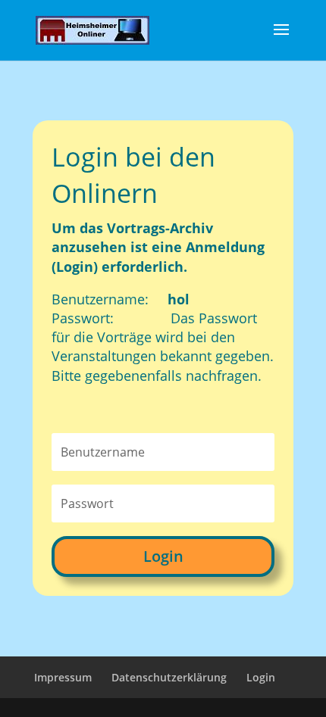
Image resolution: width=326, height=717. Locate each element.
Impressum (63, 677)
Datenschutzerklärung (169, 677)
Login (163, 556)
